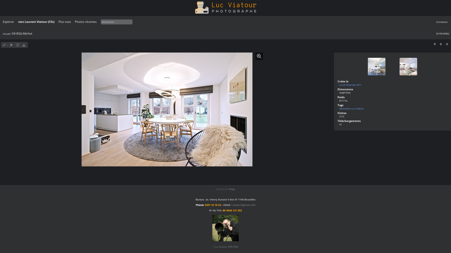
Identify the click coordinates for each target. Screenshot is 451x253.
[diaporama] (11, 45)
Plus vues (64, 22)
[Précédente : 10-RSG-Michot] (441, 44)
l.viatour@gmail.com (243, 205)
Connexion (442, 22)
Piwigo (232, 189)
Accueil (6, 33)
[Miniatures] (435, 44)
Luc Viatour (358, 108)
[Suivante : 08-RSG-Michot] (447, 44)
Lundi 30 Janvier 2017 (350, 84)
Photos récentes (86, 22)
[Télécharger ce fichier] (24, 45)
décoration (345, 108)
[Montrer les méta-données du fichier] (18, 45)
